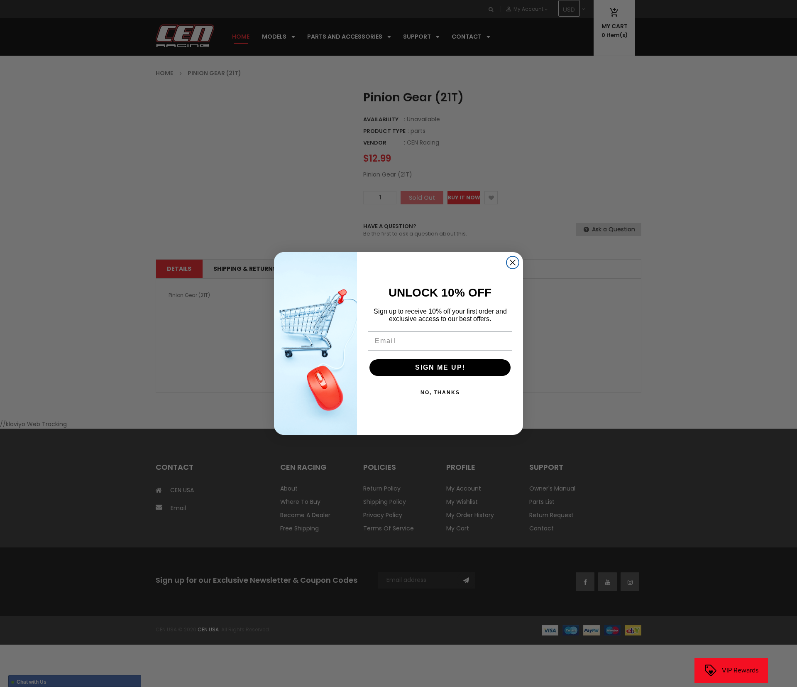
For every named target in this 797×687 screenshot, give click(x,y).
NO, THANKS (440, 392)
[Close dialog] (512, 262)
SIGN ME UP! (440, 367)
